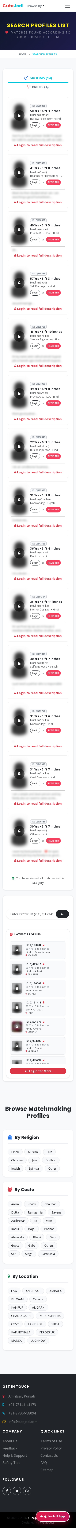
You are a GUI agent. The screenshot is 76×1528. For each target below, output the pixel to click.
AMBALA (55, 1291)
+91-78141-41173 (22, 1404)
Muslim (33, 1152)
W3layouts (47, 1522)
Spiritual (34, 1168)
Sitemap (47, 1470)
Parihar (49, 1229)
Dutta (15, 1212)
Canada (38, 1299)
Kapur (15, 1229)
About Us (10, 1441)
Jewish (15, 1168)
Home (23, 54)
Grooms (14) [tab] (41, 78)
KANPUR (17, 1307)
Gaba (31, 1245)
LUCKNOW (38, 1341)
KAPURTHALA (20, 1332)
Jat (35, 1221)
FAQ (44, 1462)
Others (49, 1245)
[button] (23, 6)
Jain (34, 1160)
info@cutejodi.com (22, 1421)
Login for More (40, 1071)
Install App (56, 1516)
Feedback (10, 1448)
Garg (53, 1237)
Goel (49, 1221)
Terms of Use (51, 1441)
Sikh (49, 1152)
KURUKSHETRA (50, 1316)
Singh (29, 1254)
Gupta (15, 1245)
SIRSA (56, 1324)
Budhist (51, 1160)
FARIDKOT (35, 1324)
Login (35, 125)
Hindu (15, 1152)
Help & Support (15, 1455)
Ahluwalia (17, 1237)
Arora (15, 1204)
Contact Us (49, 1455)
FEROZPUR (47, 1332)
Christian (17, 1160)
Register (53, 125)
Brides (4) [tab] (40, 87)
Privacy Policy (51, 1448)
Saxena (56, 1212)
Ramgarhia (35, 1212)
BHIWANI (17, 1299)
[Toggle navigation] (67, 6)
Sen (13, 1254)
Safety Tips (11, 1462)
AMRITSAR (33, 1291)
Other (52, 1168)
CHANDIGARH (21, 1316)
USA (14, 1291)
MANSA (16, 1341)
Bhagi (37, 1237)
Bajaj (31, 1229)
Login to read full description (39, 145)
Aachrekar (18, 1221)
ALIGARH (38, 1307)
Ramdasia (48, 1254)
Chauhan (51, 1204)
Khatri (32, 1204)
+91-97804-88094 (22, 1413)
